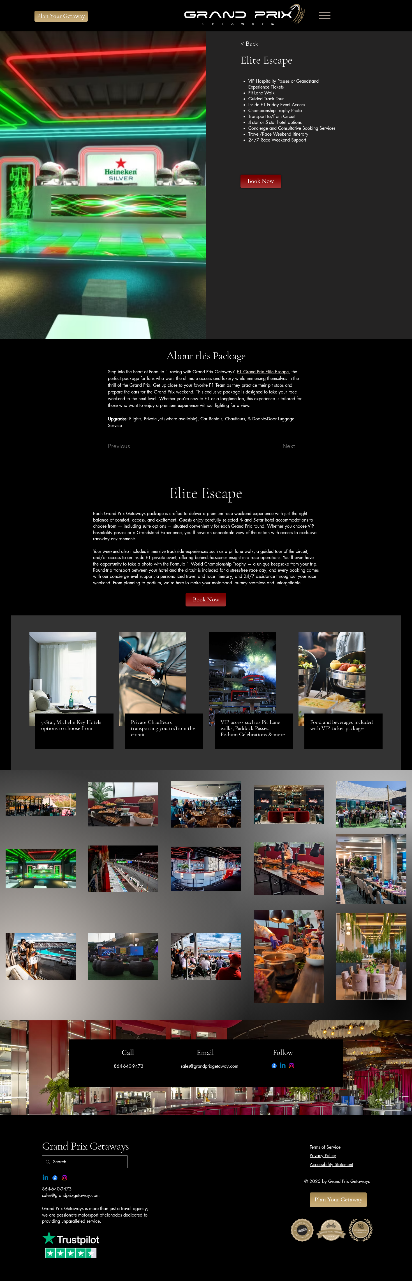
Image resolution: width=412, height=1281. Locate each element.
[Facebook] (274, 1065)
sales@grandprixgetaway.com (70, 1195)
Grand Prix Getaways (85, 1146)
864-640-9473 (57, 1189)
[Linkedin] (282, 1065)
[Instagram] (291, 1065)
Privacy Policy (323, 1156)
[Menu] (325, 15)
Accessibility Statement (331, 1165)
